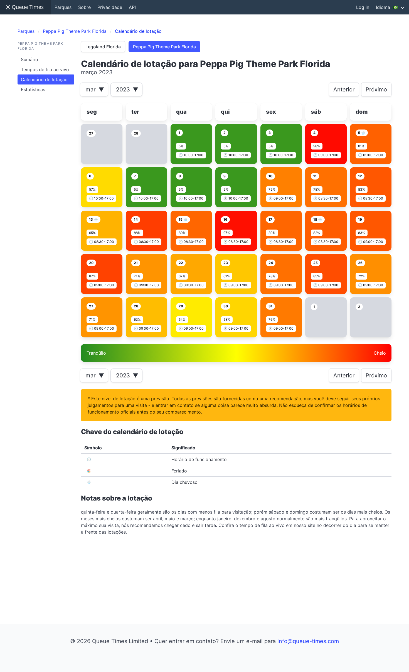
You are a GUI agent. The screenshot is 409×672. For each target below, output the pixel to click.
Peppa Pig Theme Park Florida (164, 46)
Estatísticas (33, 89)
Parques (63, 7)
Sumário (29, 59)
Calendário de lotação (44, 79)
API (132, 7)
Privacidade (109, 7)
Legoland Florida (103, 46)
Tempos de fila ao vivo (45, 69)
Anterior (343, 89)
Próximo (376, 89)
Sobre (84, 7)
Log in (362, 7)
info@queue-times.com (308, 641)
